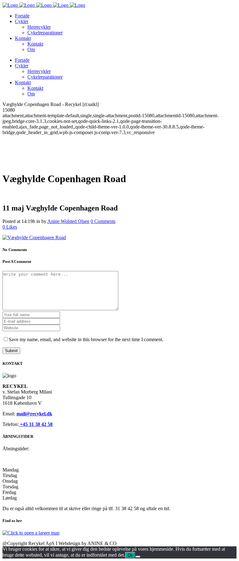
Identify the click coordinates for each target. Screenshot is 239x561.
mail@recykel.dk (34, 413)
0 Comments (103, 221)
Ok (130, 555)
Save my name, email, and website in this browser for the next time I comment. (86, 339)
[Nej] (137, 557)
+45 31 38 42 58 (36, 424)
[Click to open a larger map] (30, 532)
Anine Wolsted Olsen (68, 221)
